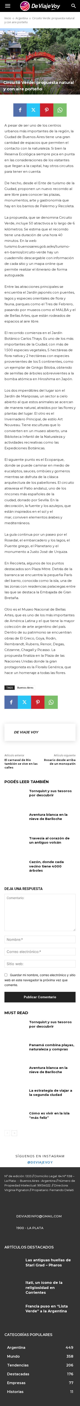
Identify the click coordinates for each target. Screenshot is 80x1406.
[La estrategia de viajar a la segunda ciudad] (15, 1095)
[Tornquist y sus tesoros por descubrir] (15, 796)
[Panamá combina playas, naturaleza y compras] (15, 1050)
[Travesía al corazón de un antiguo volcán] (15, 843)
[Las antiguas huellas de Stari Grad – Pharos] (13, 1265)
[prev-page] (7, 1133)
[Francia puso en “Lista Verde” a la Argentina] (13, 1311)
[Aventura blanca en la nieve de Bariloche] (15, 819)
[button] (74, 6)
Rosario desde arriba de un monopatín (60, 761)
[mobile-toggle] (7, 6)
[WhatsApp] (60, 110)
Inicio (7, 18)
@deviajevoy (40, 1162)
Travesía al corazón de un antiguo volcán (49, 840)
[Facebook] (20, 110)
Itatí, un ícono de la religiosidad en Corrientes (44, 1288)
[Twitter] (33, 110)
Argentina (22, 18)
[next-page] (14, 1133)
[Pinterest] (46, 110)
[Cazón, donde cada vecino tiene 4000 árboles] (15, 867)
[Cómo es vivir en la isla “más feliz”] (15, 1118)
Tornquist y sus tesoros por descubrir (50, 793)
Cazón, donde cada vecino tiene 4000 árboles (46, 866)
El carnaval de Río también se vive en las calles (21, 763)
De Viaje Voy (26, 732)
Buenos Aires (25, 687)
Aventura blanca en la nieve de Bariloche (48, 816)
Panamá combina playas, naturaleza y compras (51, 1047)
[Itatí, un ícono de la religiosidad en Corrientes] (13, 1288)
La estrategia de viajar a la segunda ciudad (50, 1092)
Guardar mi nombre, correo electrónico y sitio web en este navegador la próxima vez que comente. (39, 980)
